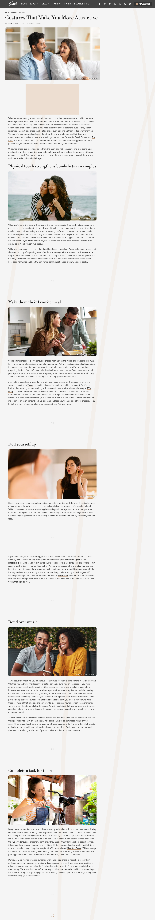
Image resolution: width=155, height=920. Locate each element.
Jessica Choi (13, 23)
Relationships (81, 4)
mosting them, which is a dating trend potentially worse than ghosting (40, 152)
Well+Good (63, 575)
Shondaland (46, 699)
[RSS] (130, 4)
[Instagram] (115, 4)
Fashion (57, 4)
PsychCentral (28, 240)
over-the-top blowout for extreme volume (55, 515)
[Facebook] (99, 4)
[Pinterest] (104, 4)
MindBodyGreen (74, 848)
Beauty (46, 4)
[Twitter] (120, 4)
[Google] (125, 4)
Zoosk (30, 385)
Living (67, 4)
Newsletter (144, 4)
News (24, 4)
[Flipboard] (109, 4)
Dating (22, 12)
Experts (34, 4)
